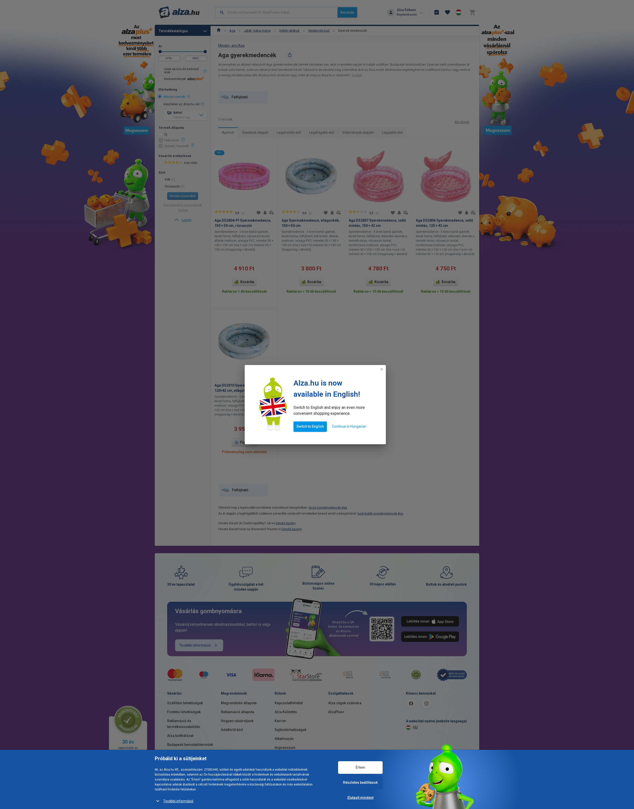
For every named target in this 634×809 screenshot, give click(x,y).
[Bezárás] (381, 369)
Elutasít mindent (360, 798)
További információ (178, 801)
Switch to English (310, 426)
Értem (360, 767)
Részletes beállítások (360, 782)
